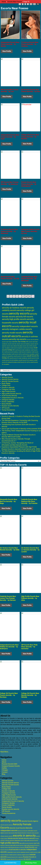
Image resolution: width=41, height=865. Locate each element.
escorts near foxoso (7, 341)
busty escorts (35, 833)
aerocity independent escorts (25, 326)
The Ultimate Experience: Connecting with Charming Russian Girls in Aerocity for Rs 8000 (20, 421)
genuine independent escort (17, 840)
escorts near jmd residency (23, 344)
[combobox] (20, 461)
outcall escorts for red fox (23, 362)
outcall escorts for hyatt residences (18, 358)
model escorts (33, 852)
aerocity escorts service (6, 825)
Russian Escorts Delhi (9, 764)
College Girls (6, 385)
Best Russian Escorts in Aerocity (23, 833)
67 (23, 296)
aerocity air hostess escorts (14, 307)
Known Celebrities (8, 402)
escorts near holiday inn (20, 342)
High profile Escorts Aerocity (11, 394)
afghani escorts (4, 833)
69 (34, 4)
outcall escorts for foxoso (19, 356)
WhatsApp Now (31, 863)
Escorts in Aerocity (8, 387)
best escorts (12, 833)
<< (19, 4)
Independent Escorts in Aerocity (13, 398)
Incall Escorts (29, 847)
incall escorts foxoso (28, 348)
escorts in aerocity (24, 835)
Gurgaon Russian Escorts (11, 766)
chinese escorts (4, 836)
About (4, 762)
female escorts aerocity (27, 838)
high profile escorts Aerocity (26, 843)
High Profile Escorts (8, 391)
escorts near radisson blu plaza (14, 346)
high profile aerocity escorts (31, 840)
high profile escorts (9, 843)
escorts (11, 836)
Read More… (4, 752)
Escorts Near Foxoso (14, 2)
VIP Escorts (6, 408)
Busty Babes (6, 383)
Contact (4, 772)
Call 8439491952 (10, 863)
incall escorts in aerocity (17, 850)
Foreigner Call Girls (8, 389)
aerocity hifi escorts (24, 316)
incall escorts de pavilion (16, 348)
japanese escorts (25, 852)
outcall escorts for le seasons (26, 360)
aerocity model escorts (12, 332)
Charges (5, 770)
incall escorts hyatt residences (22, 350)
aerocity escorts (19, 313)
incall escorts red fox (16, 354)
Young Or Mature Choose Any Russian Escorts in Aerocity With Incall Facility (19, 436)
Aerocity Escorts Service (10, 379)
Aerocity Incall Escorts (17, 828)
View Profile (6, 51)
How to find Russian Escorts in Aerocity (14, 847)
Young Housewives (8, 410)
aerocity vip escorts (17, 339)
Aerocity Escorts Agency (29, 821)
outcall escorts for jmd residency (10, 360)
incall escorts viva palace (28, 354)
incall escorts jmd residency (11, 352)
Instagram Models (8, 400)
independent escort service (13, 852)
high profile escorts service (17, 845)
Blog (3, 774)
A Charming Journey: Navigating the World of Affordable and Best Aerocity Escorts (17, 444)
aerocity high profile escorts (14, 319)
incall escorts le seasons (25, 352)
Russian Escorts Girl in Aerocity (15, 857)
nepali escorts (25, 854)
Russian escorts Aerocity (10, 406)
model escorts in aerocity (15, 854)
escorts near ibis (12, 344)
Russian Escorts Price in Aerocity (14, 859)
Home (4, 2)
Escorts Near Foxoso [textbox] (20, 461)
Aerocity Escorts (7, 377)
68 (31, 4)
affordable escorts (32, 830)
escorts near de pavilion (32, 339)
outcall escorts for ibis (33, 358)
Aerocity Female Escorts (10, 381)
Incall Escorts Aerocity (9, 396)
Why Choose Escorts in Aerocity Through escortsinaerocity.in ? (16, 440)
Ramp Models (6, 404)
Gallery (4, 768)
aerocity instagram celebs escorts (17, 329)
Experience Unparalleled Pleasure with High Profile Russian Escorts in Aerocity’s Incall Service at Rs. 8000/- (21, 448)
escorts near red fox (27, 346)
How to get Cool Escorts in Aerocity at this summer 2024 (21, 429)
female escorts (13, 838)
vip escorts (27, 859)
